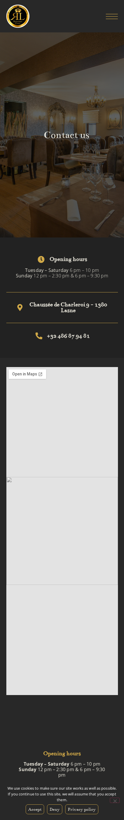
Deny (55, 809)
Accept (35, 809)
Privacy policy (82, 809)
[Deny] (115, 800)
